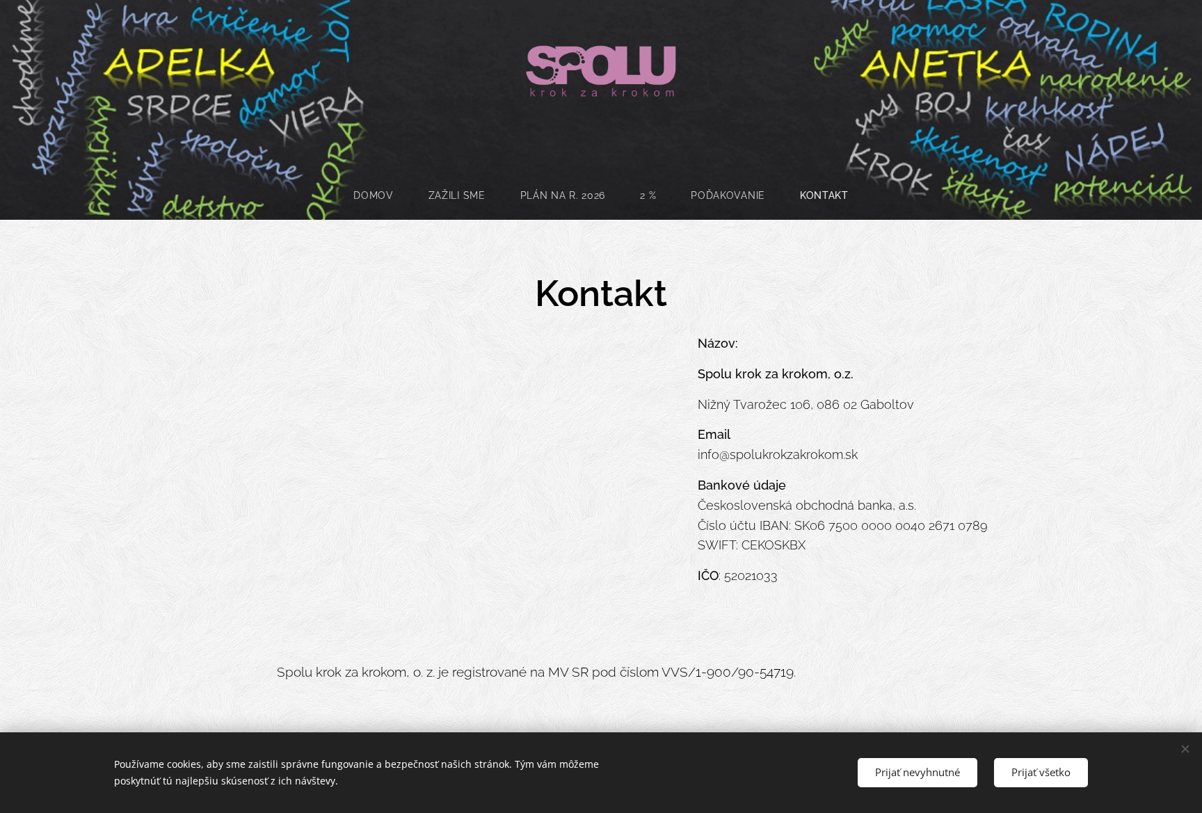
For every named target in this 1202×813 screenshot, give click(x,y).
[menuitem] (382, 195)
